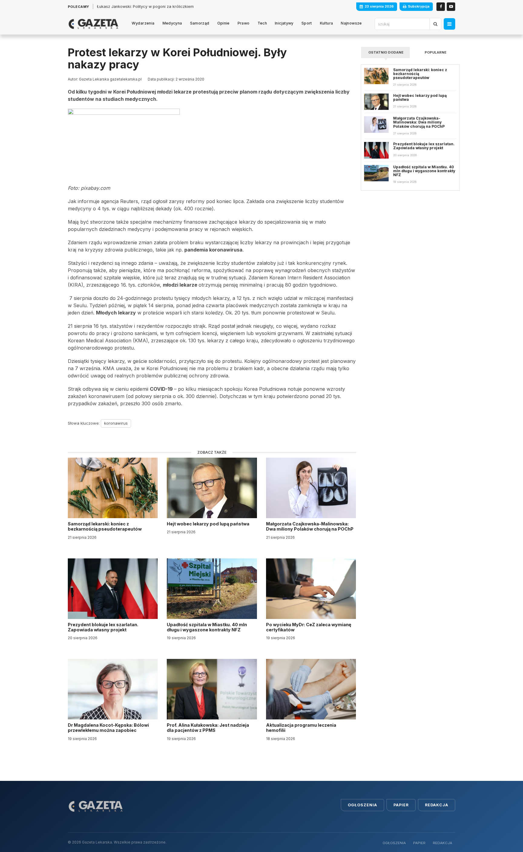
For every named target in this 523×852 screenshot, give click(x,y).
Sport (306, 23)
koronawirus (116, 423)
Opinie (223, 23)
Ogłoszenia (362, 805)
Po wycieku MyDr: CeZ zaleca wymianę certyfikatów (308, 627)
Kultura (326, 23)
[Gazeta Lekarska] (93, 24)
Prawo (244, 23)
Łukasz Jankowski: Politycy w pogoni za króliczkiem (145, 6)
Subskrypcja (418, 6)
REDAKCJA (442, 843)
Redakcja (436, 805)
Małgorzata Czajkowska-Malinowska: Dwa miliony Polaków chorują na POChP (310, 526)
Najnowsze (351, 23)
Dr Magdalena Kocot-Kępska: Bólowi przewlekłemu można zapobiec (108, 727)
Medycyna (172, 23)
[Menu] (449, 24)
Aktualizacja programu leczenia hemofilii (301, 727)
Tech (262, 23)
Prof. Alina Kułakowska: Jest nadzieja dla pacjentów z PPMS (208, 727)
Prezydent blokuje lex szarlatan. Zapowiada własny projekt (103, 627)
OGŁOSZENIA (394, 843)
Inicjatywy (284, 23)
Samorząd (199, 23)
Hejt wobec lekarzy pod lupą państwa (208, 523)
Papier (401, 805)
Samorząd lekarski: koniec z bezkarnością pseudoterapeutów (105, 526)
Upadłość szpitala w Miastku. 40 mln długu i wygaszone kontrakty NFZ (207, 627)
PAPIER (419, 843)
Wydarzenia (143, 23)
